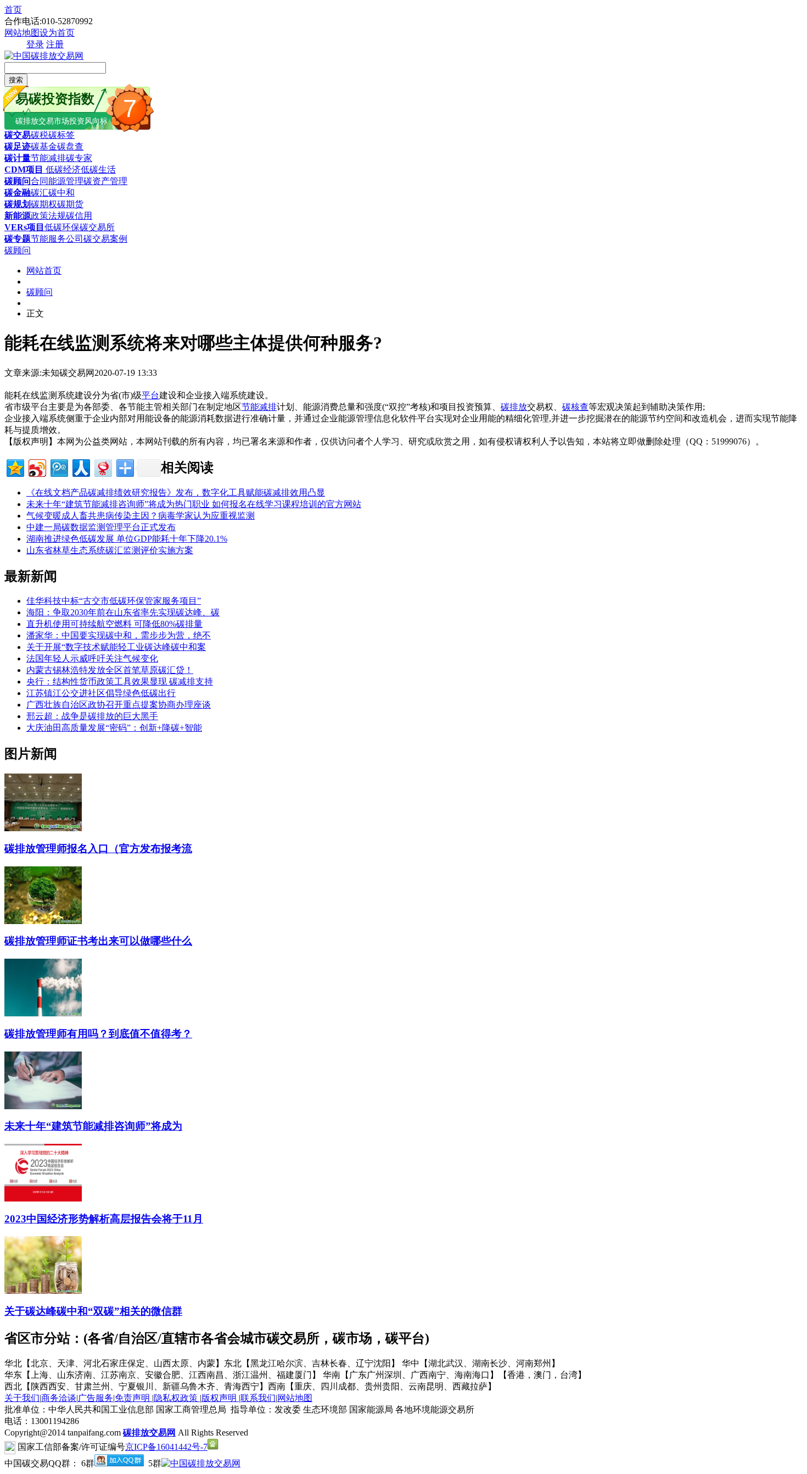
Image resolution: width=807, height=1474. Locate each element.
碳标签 (61, 135)
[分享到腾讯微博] (58, 467)
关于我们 (22, 1398)
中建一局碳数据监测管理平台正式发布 (101, 527)
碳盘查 (70, 146)
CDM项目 (23, 169)
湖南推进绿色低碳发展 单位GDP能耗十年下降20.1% (126, 538)
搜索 (16, 80)
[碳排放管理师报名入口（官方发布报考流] (43, 828)
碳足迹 (17, 146)
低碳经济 (62, 169)
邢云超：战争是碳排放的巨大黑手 (92, 716)
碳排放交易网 (149, 1432)
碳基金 (44, 146)
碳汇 (39, 192)
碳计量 (17, 158)
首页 (13, 9)
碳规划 (17, 204)
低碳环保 (62, 227)
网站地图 (22, 32)
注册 (55, 44)
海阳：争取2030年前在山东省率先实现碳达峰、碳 (123, 612)
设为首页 (57, 32)
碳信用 (79, 215)
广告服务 (95, 1398)
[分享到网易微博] (102, 467)
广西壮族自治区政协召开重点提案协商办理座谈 (118, 704)
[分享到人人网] (80, 467)
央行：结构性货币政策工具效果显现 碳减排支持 (119, 681)
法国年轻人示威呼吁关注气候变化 (92, 658)
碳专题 (17, 238)
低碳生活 (98, 169)
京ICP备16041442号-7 (166, 1446)
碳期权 (44, 204)
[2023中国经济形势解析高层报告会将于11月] (43, 1198)
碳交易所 (97, 227)
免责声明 (133, 1398)
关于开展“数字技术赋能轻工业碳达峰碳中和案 (116, 647)
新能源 (17, 215)
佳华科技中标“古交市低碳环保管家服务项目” (113, 600)
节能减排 (48, 158)
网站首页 (43, 270)
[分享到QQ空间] (14, 467)
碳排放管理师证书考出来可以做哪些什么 (98, 941)
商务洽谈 (58, 1398)
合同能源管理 (57, 181)
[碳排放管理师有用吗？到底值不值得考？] (43, 1013)
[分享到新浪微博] (36, 467)
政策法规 (48, 215)
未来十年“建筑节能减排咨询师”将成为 (93, 1126)
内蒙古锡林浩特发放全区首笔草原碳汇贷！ (109, 670)
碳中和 (61, 192)
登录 (35, 44)
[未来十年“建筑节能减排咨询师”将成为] (43, 1106)
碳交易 (17, 135)
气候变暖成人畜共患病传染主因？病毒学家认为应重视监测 (140, 515)
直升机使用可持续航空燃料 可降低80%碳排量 (114, 623)
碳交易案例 (105, 238)
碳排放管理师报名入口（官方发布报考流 (98, 848)
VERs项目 (24, 227)
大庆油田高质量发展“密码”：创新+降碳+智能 (114, 727)
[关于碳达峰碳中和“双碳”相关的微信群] (43, 1290)
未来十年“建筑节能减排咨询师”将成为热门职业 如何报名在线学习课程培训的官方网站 (193, 504)
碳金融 (17, 192)
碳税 (39, 135)
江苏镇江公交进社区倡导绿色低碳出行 (101, 693)
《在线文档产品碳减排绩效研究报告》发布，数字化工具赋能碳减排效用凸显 (175, 492)
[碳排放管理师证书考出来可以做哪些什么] (43, 921)
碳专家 (79, 158)
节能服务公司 (57, 238)
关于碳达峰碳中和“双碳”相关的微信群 (93, 1311)
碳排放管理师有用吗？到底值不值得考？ (98, 1033)
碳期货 (70, 204)
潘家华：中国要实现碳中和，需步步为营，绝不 (118, 635)
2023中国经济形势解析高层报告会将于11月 (103, 1219)
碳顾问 (17, 181)
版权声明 (220, 1398)
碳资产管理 (105, 181)
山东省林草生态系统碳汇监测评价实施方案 (109, 550)
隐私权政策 (177, 1398)
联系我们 (258, 1398)
